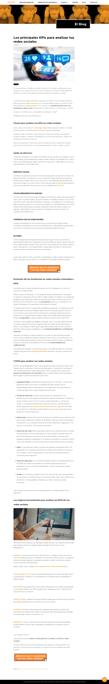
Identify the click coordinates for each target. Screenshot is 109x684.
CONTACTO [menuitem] (93, 2)
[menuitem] (13, 2)
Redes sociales (30, 669)
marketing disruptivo (39, 351)
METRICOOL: (18, 622)
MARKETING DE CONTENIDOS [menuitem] (47, 2)
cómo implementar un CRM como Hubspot (51, 566)
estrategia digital (41, 128)
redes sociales (31, 106)
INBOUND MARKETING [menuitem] (27, 2)
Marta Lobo (23, 45)
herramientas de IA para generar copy (46, 406)
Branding (21, 669)
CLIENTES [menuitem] (75, 2)
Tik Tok (61, 185)
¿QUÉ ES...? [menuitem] (64, 2)
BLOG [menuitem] (84, 2)
